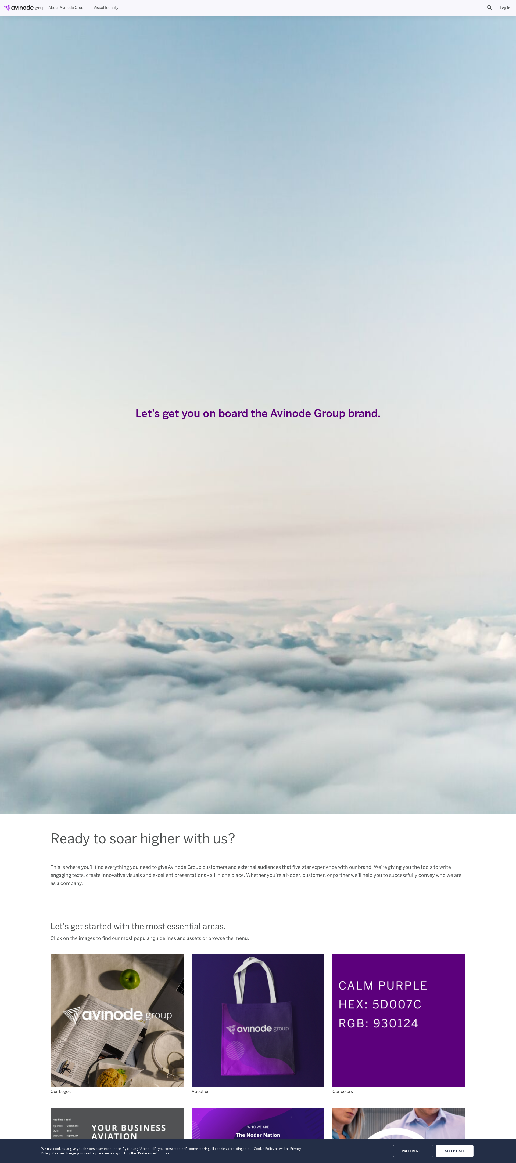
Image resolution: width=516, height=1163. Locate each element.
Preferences (413, 1151)
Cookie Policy (264, 1148)
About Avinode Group (66, 8)
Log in (505, 8)
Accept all (455, 1151)
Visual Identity (106, 8)
